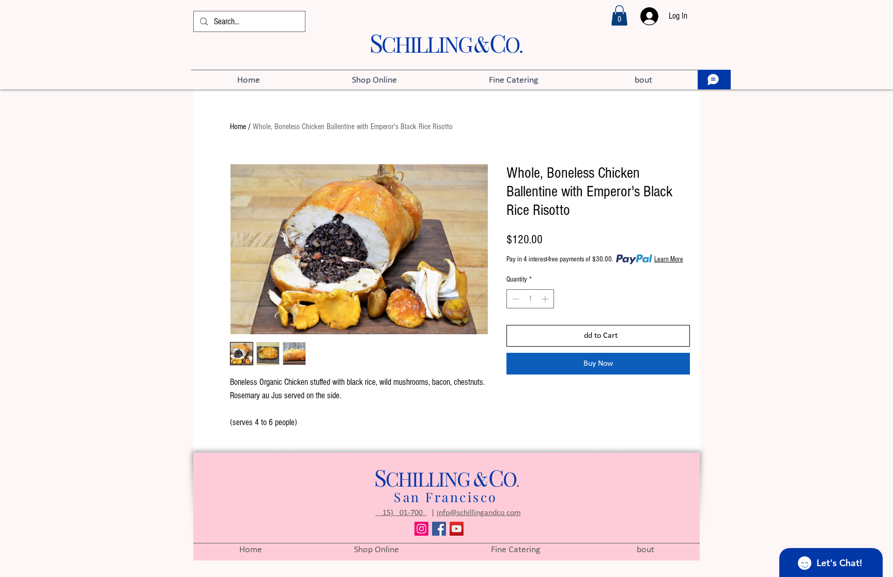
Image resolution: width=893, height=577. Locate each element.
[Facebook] (439, 529)
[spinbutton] (530, 299)
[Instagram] (421, 529)
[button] (619, 15)
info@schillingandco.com (479, 513)
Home (238, 126)
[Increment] (546, 299)
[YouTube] (457, 529)
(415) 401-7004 (401, 513)
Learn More (668, 259)
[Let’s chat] (714, 79)
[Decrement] (514, 299)
